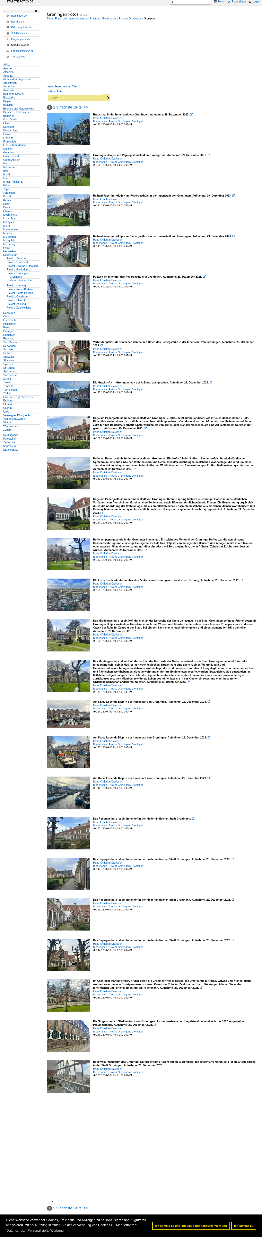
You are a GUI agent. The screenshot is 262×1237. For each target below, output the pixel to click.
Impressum (10, 446)
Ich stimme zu (243, 1225)
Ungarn (7, 407)
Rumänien (9, 334)
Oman (6, 316)
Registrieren (239, 1)
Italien (6, 185)
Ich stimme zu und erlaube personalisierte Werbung (191, 1225)
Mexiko (7, 233)
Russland (8, 338)
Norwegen (9, 312)
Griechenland (11, 156)
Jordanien (9, 192)
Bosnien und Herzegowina (18, 108)
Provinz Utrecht (16, 300)
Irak (5, 170)
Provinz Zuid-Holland (19, 307)
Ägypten (8, 68)
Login (255, 1)
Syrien (7, 378)
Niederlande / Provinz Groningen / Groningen (118, 121)
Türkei (7, 393)
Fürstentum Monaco (15, 145)
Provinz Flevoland (17, 262)
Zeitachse (9, 442)
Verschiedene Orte (21, 280)
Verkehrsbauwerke (14, 418)
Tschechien (10, 389)
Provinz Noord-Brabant (20, 289)
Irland (6, 174)
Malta (6, 225)
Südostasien (10, 375)
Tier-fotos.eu (18, 56)
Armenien (9, 86)
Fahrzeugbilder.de (21, 27)
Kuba (6, 203)
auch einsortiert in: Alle (62, 86)
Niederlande (10, 255)
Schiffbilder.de (19, 33)
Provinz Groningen (17, 273)
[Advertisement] (81, 52)
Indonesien (9, 167)
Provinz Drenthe (16, 258)
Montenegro (10, 244)
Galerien (8, 148)
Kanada (7, 196)
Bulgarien (8, 115)
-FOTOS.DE (20, 1)
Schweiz (8, 349)
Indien (6, 163)
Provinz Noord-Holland (20, 292)
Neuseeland (10, 251)
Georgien (8, 152)
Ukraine (7, 404)
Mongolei (8, 240)
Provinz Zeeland (16, 303)
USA (6, 411)
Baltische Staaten (13, 93)
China (6, 123)
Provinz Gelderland (18, 269)
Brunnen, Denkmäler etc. (18, 112)
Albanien (8, 71)
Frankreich (9, 141)
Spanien (8, 364)
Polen (6, 327)
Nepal (6, 247)
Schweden (9, 345)
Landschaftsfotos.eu (22, 51)
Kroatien (8, 200)
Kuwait (7, 207)
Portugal (8, 331)
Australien (9, 90)
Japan (6, 189)
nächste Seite (70, 107)
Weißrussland (11, 426)
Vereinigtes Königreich (16, 415)
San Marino (10, 342)
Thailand (8, 386)
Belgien (7, 101)
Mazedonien (10, 229)
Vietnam (8, 422)
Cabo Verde (10, 119)
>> (86, 107)
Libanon (7, 211)
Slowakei (8, 356)
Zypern (7, 429)
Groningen (16, 276)
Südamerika (10, 371)
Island (6, 178)
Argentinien (10, 82)
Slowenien (9, 360)
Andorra (7, 75)
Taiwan (7, 382)
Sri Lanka (9, 367)
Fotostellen (9, 438)
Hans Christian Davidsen (107, 118)
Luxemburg (9, 218)
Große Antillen (11, 159)
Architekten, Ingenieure (17, 79)
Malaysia (8, 222)
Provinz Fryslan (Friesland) (22, 265)
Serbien (7, 353)
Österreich (9, 320)
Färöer (7, 134)
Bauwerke (9, 97)
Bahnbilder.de (19, 15)
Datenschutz (10, 449)
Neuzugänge (10, 434)
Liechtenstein (11, 214)
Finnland (8, 137)
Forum (221, 1)
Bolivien (8, 104)
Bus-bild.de (17, 21)
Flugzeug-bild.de (20, 39)
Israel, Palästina (13, 181)
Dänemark (9, 126)
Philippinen (9, 323)
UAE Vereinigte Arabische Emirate (18, 399)
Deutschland (10, 130)
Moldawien (9, 236)
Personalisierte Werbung (46, 1230)
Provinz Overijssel (17, 296)
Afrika (6, 64)
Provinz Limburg (16, 285)
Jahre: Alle (55, 91)
